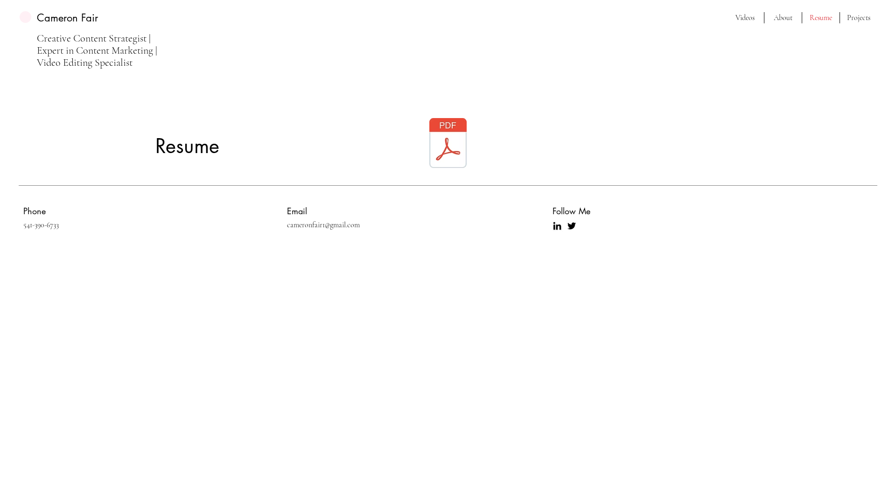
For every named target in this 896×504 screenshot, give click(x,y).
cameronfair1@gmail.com (323, 225)
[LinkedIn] (557, 225)
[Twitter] (571, 225)
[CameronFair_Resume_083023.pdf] (448, 144)
